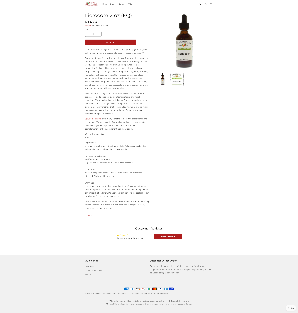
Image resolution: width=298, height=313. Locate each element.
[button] (113, 4)
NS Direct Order (96, 293)
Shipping (88, 25)
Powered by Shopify (109, 293)
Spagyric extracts (93, 118)
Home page (89, 266)
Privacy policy (134, 293)
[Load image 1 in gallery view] (162, 79)
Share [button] (89, 215)
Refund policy (122, 293)
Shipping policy (146, 293)
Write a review (168, 236)
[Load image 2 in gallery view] (176, 79)
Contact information (161, 293)
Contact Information (93, 270)
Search (88, 274)
